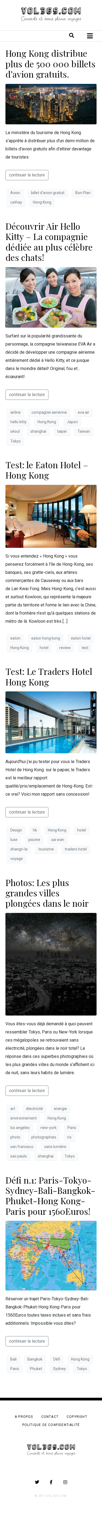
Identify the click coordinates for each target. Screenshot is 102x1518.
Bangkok (34, 1359)
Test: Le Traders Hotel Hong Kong (48, 676)
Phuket (36, 1369)
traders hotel (76, 849)
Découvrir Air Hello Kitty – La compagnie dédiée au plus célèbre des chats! (49, 241)
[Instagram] (65, 1482)
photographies (43, 1137)
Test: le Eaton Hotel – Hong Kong (46, 470)
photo (15, 1137)
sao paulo (18, 1156)
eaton (15, 638)
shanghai (38, 431)
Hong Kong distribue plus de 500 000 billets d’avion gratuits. (50, 63)
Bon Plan (83, 193)
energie (60, 1108)
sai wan (57, 839)
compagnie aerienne (49, 412)
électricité (34, 1108)
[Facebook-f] (51, 1482)
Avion (15, 193)
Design (16, 830)
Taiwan (84, 431)
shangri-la (18, 849)
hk (35, 830)
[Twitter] (37, 1482)
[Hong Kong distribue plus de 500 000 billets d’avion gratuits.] (51, 103)
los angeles (20, 1127)
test (85, 648)
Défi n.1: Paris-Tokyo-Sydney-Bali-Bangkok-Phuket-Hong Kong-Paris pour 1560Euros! (50, 1195)
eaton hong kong (45, 638)
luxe (13, 839)
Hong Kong (42, 202)
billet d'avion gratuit (47, 193)
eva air (83, 412)
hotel (44, 648)
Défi (56, 1359)
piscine (34, 839)
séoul (15, 431)
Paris (71, 1127)
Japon (72, 422)
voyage (16, 858)
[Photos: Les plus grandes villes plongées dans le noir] (51, 963)
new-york (49, 1127)
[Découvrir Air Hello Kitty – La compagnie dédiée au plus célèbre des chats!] (51, 296)
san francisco (21, 1146)
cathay (16, 202)
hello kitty (18, 422)
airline (15, 412)
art (12, 1108)
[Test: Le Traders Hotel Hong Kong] (51, 722)
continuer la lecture (27, 175)
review (65, 648)
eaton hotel (81, 638)
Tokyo (15, 441)
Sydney (59, 1369)
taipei (62, 431)
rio (69, 1137)
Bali (13, 1359)
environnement (23, 1118)
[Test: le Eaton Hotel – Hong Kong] (51, 515)
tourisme (46, 849)
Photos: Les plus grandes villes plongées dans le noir (47, 893)
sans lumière (55, 1146)
